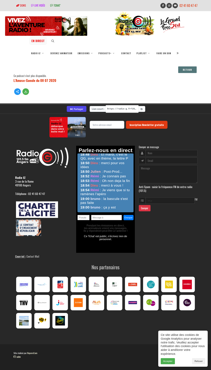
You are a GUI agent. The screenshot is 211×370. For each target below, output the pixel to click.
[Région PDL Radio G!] (78, 284)
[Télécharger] (25, 91)
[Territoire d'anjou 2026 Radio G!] (24, 284)
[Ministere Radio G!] (96, 284)
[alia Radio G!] (96, 302)
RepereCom (32, 353)
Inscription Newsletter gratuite (147, 125)
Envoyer (144, 208)
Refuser (199, 361)
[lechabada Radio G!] (187, 284)
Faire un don (163, 53)
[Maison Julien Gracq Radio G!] (42, 302)
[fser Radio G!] (114, 284)
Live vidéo (39, 5)
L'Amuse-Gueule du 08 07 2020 (35, 80)
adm (18, 356)
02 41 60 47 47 (188, 5)
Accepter (167, 361)
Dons (22, 5)
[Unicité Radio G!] (78, 302)
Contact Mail (32, 256)
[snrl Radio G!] (132, 284)
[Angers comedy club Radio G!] (60, 320)
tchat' (56, 5)
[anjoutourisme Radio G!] (151, 302)
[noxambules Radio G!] (132, 302)
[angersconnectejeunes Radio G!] (60, 302)
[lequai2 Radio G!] (169, 284)
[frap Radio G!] (151, 284)
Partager (76, 109)
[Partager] (17, 91)
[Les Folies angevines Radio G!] (187, 302)
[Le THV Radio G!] (24, 302)
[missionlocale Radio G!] (114, 302)
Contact (126, 53)
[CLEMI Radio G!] (169, 302)
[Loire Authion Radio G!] (24, 320)
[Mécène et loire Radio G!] (42, 284)
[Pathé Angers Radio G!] (42, 320)
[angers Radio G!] (60, 284)
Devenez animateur (61, 53)
